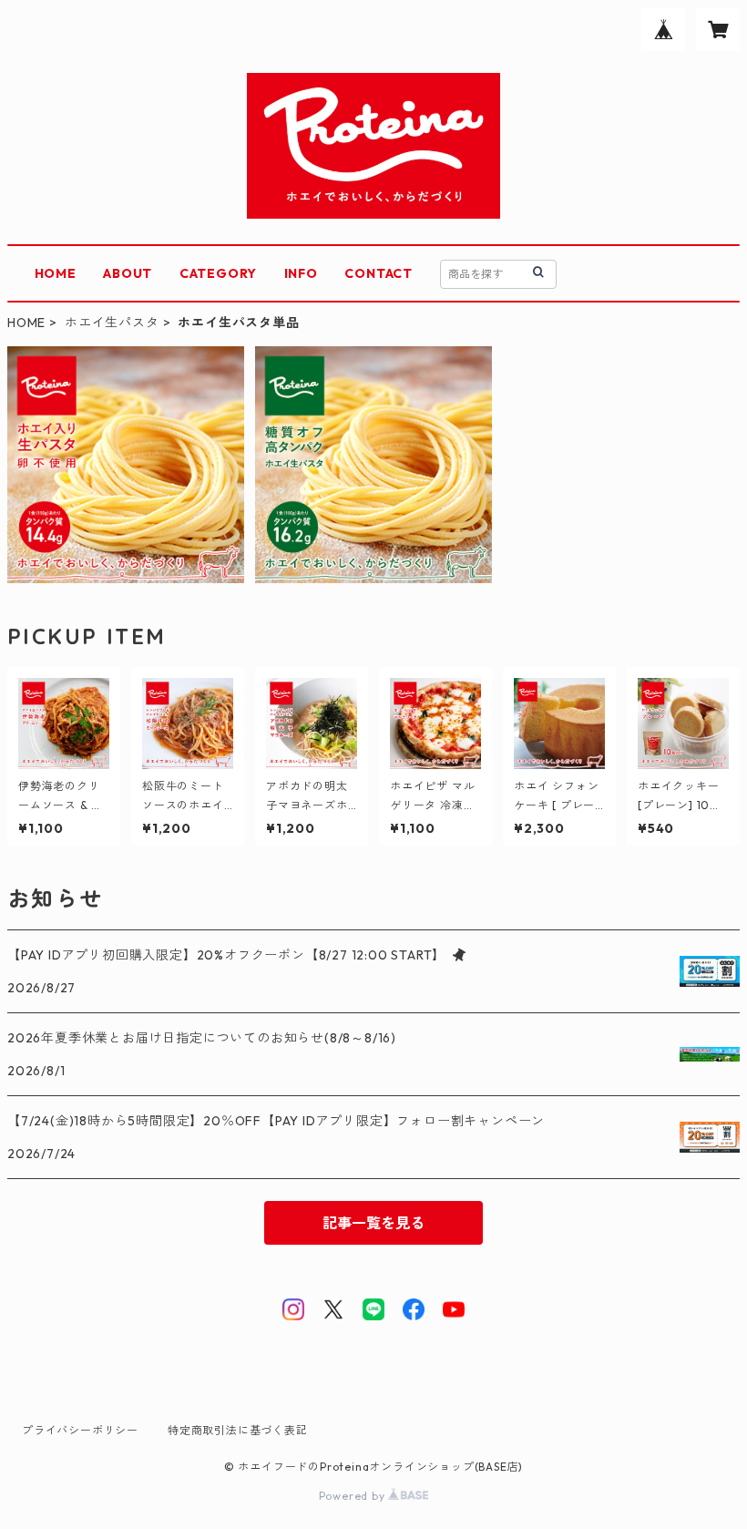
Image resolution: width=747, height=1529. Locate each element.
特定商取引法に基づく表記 (238, 1430)
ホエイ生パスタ (112, 322)
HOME (56, 273)
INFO (301, 273)
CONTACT (378, 273)
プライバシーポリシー (80, 1430)
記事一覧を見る (373, 1223)
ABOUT (127, 273)
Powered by (354, 1496)
